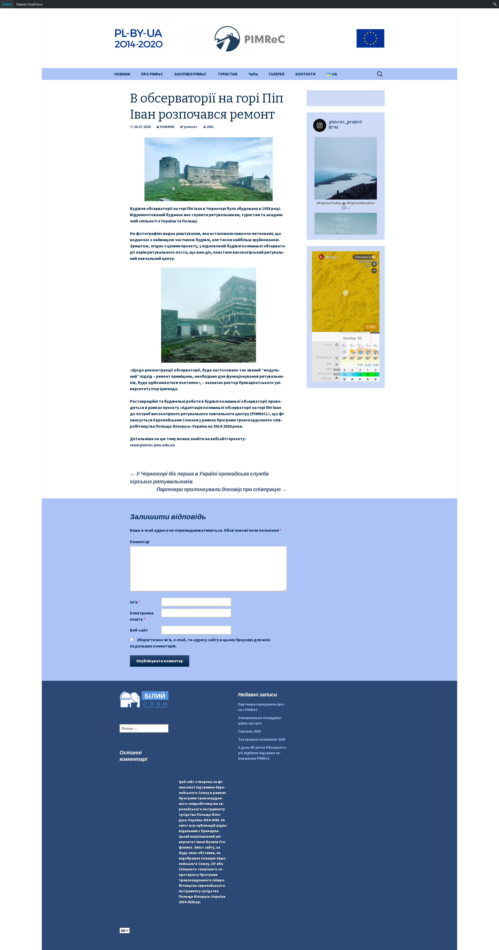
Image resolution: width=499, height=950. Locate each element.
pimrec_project (345, 142)
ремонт (190, 126)
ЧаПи (253, 74)
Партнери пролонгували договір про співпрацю (221, 489)
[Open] (345, 168)
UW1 (210, 126)
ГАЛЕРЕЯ (276, 74)
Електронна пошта (142, 616)
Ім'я (135, 602)
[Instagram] (370, 193)
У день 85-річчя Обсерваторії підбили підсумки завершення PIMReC (262, 753)
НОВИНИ (122, 74)
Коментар (139, 541)
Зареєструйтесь (29, 4)
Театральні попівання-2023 (261, 739)
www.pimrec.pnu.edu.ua (152, 444)
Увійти (7, 4)
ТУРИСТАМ (227, 74)
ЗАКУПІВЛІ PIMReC (190, 74)
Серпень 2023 (249, 731)
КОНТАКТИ (306, 74)
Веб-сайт (139, 630)
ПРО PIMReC (152, 74)
